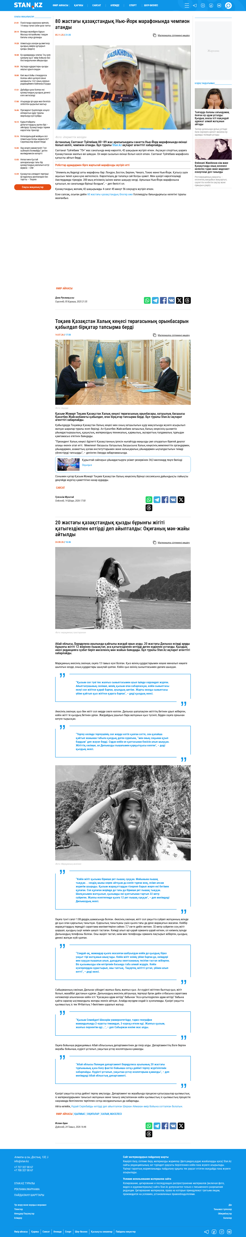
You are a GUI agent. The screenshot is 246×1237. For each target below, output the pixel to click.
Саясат (96, 5)
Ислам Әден (61, 1123)
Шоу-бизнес (151, 5)
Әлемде (114, 5)
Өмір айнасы (60, 5)
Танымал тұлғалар (223, 1209)
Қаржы (78, 5)
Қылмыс (79, 1114)
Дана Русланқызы (64, 297)
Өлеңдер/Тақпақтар (24, 1213)
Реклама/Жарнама (27, 1189)
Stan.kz (117, 145)
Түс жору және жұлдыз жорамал (30, 1205)
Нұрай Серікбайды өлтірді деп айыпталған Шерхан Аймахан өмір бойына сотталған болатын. (127, 1106)
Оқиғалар (93, 1114)
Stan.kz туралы (24, 1183)
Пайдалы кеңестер (126, 1231)
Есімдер (18, 1218)
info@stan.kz (21, 1161)
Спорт (133, 5)
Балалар (227, 1218)
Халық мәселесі (111, 1114)
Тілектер (18, 1209)
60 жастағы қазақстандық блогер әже (110, 194)
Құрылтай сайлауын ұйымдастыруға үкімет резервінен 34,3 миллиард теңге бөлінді (132, 460)
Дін (230, 1205)
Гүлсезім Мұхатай (64, 497)
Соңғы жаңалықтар (32, 187)
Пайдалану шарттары (29, 1195)
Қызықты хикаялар (101, 1231)
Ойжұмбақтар (225, 1213)
